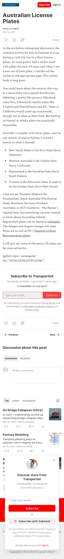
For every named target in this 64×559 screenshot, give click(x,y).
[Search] (57, 400)
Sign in (57, 4)
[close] (54, 460)
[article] (32, 418)
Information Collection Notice (38, 306)
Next (52, 334)
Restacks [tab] (25, 358)
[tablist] (17, 358)
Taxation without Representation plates (29, 233)
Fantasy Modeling (16, 434)
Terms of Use (48, 302)
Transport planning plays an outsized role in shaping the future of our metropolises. (23, 440)
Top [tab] (7, 400)
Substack (15, 551)
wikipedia (53, 222)
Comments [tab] (11, 358)
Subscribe (44, 4)
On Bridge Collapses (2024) (23, 410)
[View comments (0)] (14, 40)
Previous (13, 334)
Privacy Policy (43, 535)
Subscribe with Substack (34, 521)
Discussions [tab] (29, 400)
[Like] (6, 40)
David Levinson (11, 29)
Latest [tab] (15, 400)
